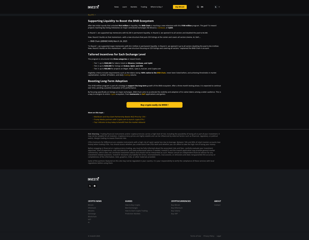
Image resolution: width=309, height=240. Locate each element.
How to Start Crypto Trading (136, 211)
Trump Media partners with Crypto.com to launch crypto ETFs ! (119, 119)
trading (127, 75)
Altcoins (91, 211)
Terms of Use (195, 236)
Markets (134, 7)
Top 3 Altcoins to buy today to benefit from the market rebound (119, 122)
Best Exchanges (131, 208)
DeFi (143, 94)
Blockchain (92, 216)
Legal (219, 236)
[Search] (198, 7)
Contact (217, 205)
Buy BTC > (92, 15)
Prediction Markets (132, 213)
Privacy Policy (209, 236)
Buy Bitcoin (179, 7)
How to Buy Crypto (132, 205)
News (116, 7)
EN (202, 7)
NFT (89, 219)
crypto (112, 94)
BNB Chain (161, 73)
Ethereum (92, 208)
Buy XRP (174, 213)
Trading (144, 7)
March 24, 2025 (120, 41)
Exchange (92, 213)
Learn (124, 7)
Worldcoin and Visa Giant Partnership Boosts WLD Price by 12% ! (120, 117)
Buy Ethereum (177, 208)
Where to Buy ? (157, 7)
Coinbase (161, 28)
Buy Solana (175, 211)
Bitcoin (91, 205)
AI (89, 222)
